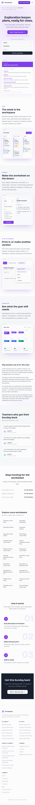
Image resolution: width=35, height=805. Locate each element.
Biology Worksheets (7, 735)
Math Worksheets (6, 724)
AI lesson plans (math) (8, 765)
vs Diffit (21, 751)
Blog (3, 786)
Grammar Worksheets (25, 733)
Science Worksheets (7, 727)
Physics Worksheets (24, 738)
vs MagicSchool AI (24, 746)
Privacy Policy (6, 792)
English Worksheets (7, 730)
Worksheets (5, 781)
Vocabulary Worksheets (25, 735)
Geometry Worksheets (25, 727)
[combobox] (17, 42)
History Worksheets (7, 733)
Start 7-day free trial (16, 32)
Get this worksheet (17, 53)
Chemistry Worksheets (8, 738)
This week (5, 778)
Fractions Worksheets (25, 730)
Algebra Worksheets (24, 724)
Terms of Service (6, 789)
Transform (4, 784)
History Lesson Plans (11, 7)
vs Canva (21, 749)
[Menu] (32, 2)
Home (3, 7)
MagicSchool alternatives (26, 754)
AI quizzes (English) (7, 768)
